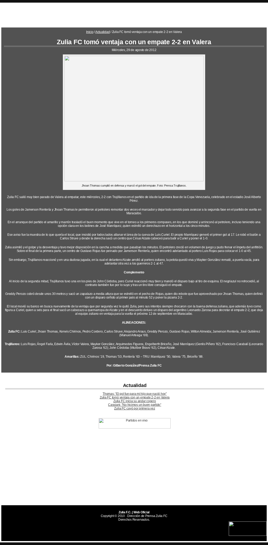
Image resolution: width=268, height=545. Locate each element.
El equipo (112, 14)
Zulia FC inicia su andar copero (134, 401)
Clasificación (139, 14)
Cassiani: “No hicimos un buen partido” (134, 405)
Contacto (166, 14)
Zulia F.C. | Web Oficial (47, 15)
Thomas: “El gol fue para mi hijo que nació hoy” (135, 394)
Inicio (89, 32)
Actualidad (191, 14)
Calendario (218, 14)
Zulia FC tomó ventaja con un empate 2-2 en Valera (135, 397)
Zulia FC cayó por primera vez (134, 408)
